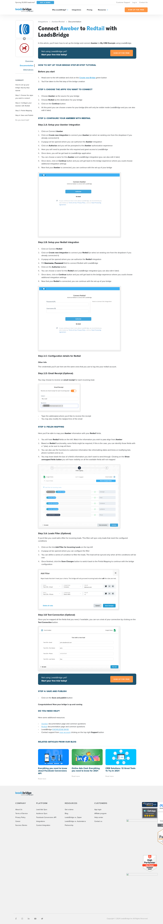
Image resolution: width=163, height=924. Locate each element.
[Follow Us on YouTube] (35, 918)
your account (65, 732)
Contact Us (143, 2)
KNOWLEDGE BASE (60, 729)
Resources (102, 10)
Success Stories (21, 825)
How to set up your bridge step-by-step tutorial (22, 88)
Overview (29, 61)
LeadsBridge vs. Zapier (73, 817)
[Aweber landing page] (24, 29)
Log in (134, 2)
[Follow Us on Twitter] (42, 918)
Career (17, 821)
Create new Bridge (87, 77)
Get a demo (69, 809)
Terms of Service (21, 813)
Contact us (98, 821)
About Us (18, 809)
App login (97, 809)
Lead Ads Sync (41, 809)
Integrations (76, 10)
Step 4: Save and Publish (24, 115)
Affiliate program (100, 813)
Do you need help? (22, 120)
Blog (66, 813)
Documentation (26, 65)
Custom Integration (43, 825)
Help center (98, 817)
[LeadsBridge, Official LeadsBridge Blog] (24, 9)
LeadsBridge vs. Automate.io (75, 821)
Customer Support (123, 2)
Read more (42, 779)
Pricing (89, 10)
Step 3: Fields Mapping (23, 110)
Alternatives (28, 69)
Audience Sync (41, 813)
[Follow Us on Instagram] (22, 918)
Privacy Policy (20, 817)
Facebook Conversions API (46, 817)
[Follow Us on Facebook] (16, 918)
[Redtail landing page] (24, 48)
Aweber (44, 723)
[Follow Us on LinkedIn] (28, 918)
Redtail (44, 726)
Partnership (69, 825)
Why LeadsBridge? (59, 10)
